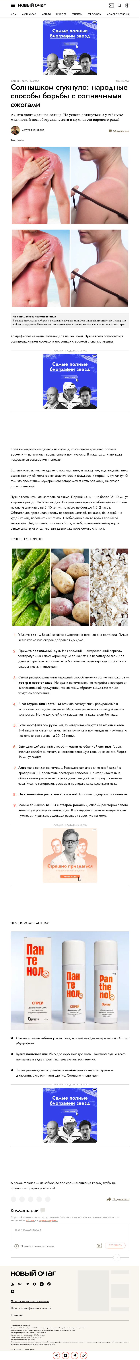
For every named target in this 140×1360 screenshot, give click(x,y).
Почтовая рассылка (111, 5)
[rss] (12, 1284)
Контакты (17, 1315)
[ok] (42, 1284)
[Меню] (13, 5)
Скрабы (20, 140)
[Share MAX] (65, 1355)
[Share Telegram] (74, 1355)
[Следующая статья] (70, 1257)
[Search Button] (120, 5)
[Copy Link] (83, 1355)
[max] (12, 1291)
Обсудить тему (121, 131)
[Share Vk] (56, 1355)
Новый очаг (32, 5)
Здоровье (34, 81)
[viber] (49, 1284)
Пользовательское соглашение (30, 1301)
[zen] (34, 1284)
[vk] (20, 1284)
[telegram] (27, 1284)
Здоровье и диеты (19, 81)
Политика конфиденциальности (31, 1308)
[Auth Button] (127, 5)
